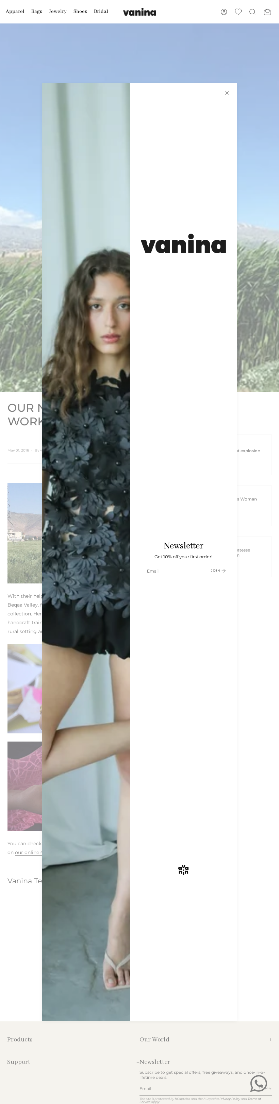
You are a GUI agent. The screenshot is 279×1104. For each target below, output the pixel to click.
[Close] (227, 93)
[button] (15, 11)
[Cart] (267, 11)
